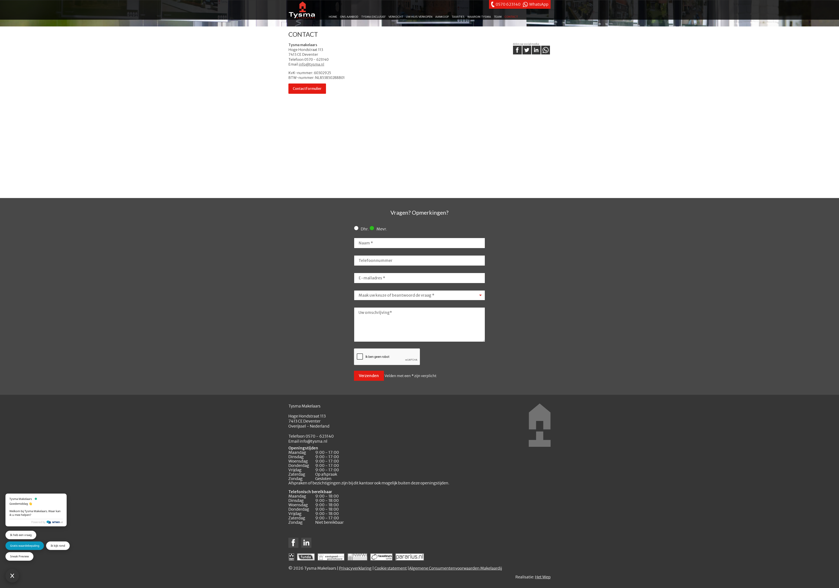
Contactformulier (307, 88)
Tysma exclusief (373, 16)
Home (333, 16)
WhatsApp (538, 4)
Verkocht (395, 16)
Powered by (38, 522)
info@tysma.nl (311, 64)
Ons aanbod (349, 16)
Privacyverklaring (355, 568)
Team (498, 16)
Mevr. (381, 229)
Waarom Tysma (479, 16)
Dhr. (365, 229)
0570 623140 (508, 4)
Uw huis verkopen (419, 16)
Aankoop (442, 16)
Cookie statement (390, 568)
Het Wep (543, 576)
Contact (511, 16)
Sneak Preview (19, 556)
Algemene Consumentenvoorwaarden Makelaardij (455, 568)
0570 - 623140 (316, 59)
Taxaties (458, 16)
